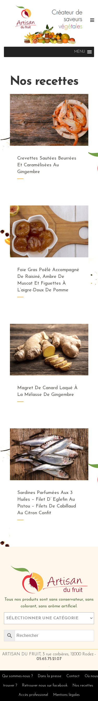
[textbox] (49, 618)
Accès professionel (33, 695)
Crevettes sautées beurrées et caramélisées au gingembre (46, 165)
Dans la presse (49, 676)
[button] (79, 52)
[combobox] (49, 618)
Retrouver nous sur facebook (45, 686)
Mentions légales (66, 695)
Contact (72, 676)
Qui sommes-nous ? (17, 676)
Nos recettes (83, 686)
